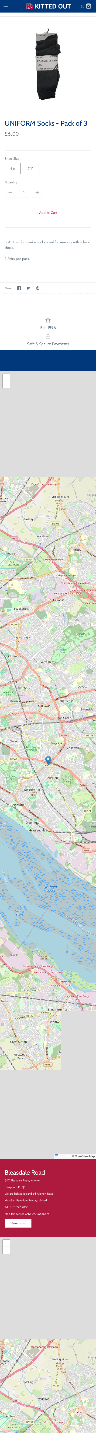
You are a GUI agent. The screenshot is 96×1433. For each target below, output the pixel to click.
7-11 (31, 168)
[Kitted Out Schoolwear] (48, 6)
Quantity (11, 182)
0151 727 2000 (19, 1207)
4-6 (12, 168)
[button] (48, 760)
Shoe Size (12, 158)
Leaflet (65, 1156)
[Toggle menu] (6, 6)
